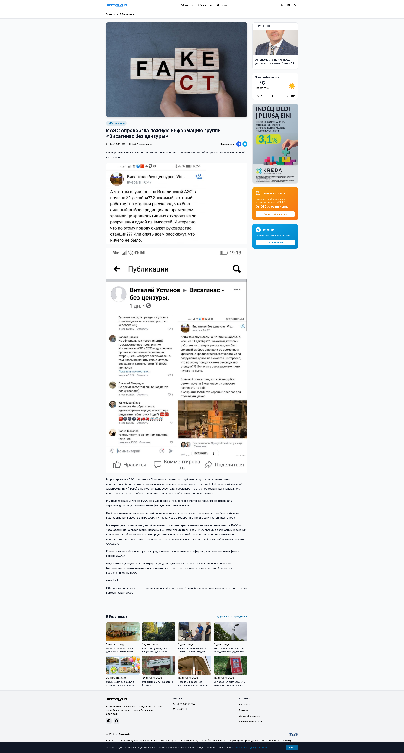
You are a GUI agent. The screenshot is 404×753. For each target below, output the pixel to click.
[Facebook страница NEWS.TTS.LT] (116, 721)
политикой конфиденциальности (249, 747)
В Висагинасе (127, 14)
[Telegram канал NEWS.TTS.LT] (109, 721)
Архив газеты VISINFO (251, 721)
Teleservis (124, 734)
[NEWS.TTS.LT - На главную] (117, 5)
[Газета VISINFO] (289, 5)
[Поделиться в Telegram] (244, 144)
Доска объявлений (249, 716)
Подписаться (275, 242)
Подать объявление (275, 214)
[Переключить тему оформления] (295, 5)
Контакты (244, 704)
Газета (224, 5)
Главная (110, 14)
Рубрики (185, 5)
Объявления (205, 5)
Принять (292, 747)
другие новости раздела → (232, 616)
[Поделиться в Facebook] (238, 144)
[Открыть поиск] (282, 5)
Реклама (243, 710)
